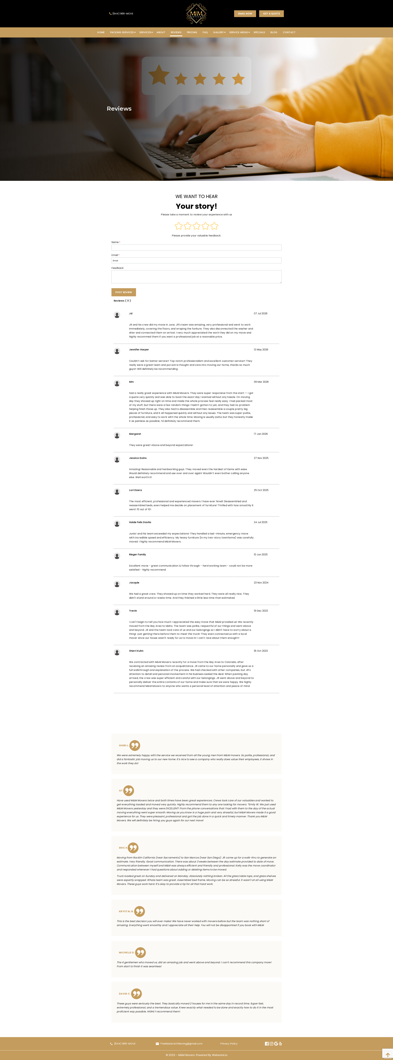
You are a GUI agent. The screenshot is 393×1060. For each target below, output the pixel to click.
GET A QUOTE (271, 13)
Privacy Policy (228, 1043)
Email (115, 255)
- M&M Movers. (186, 1055)
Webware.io (219, 1055)
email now (245, 13)
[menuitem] (101, 32)
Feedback (117, 268)
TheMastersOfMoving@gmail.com (181, 1043)
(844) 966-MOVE (122, 13)
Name (115, 242)
